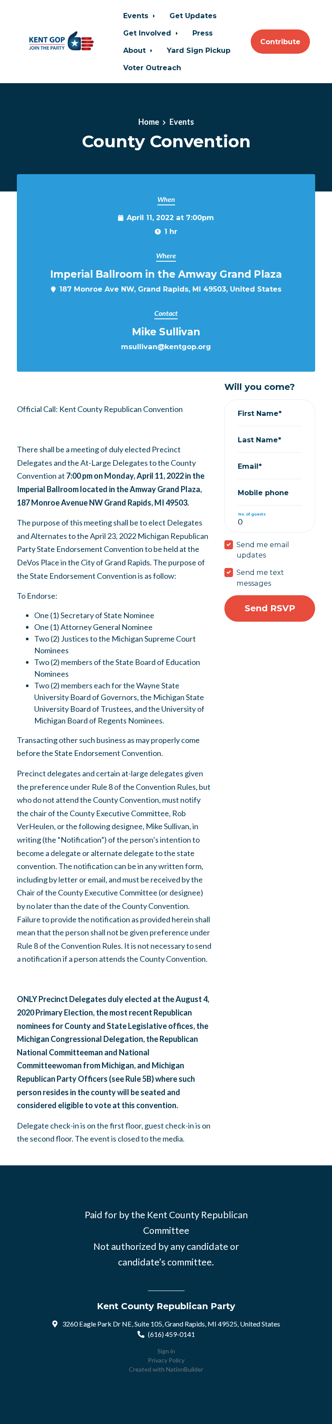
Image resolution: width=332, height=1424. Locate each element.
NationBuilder (184, 1369)
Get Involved (148, 33)
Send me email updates (262, 549)
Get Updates (193, 15)
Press (202, 33)
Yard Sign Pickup (198, 50)
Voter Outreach (152, 67)
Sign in (166, 1351)
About (135, 50)
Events (136, 15)
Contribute (280, 41)
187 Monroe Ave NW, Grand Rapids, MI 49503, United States (170, 289)
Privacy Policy (166, 1360)
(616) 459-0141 (171, 1334)
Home (148, 122)
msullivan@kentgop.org (166, 346)
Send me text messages (260, 577)
